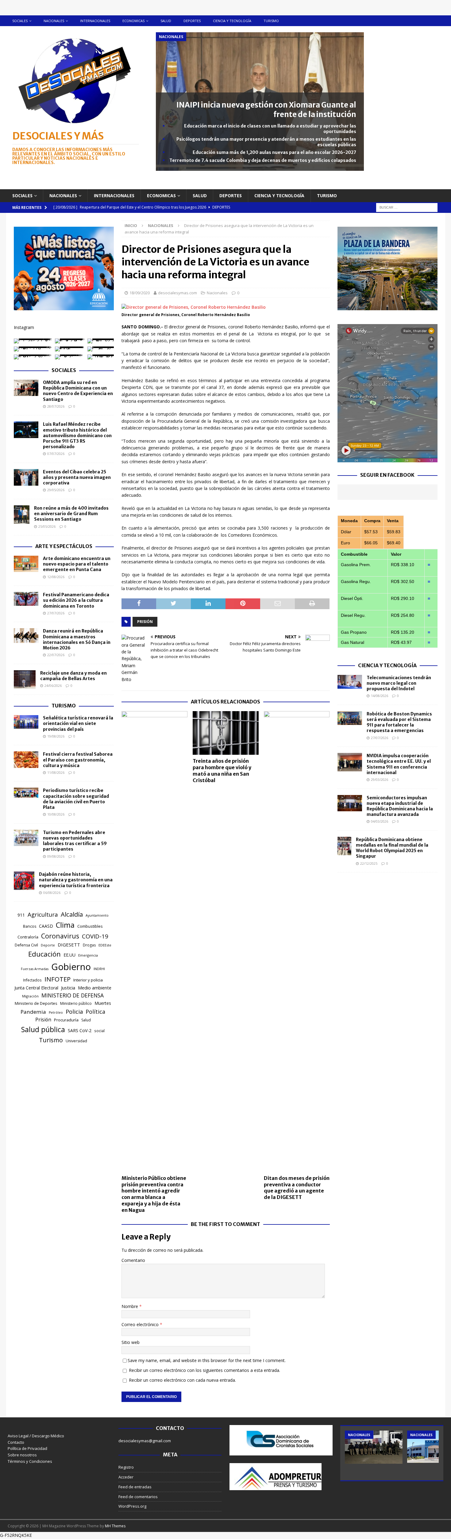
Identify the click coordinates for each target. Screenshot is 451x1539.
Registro (126, 1467)
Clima (65, 925)
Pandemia (33, 1011)
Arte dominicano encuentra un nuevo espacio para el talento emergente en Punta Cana (76, 564)
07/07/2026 (55, 453)
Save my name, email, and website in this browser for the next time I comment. (207, 1360)
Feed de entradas (135, 1487)
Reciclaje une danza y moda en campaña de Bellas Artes (73, 675)
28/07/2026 (55, 406)
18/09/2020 (139, 293)
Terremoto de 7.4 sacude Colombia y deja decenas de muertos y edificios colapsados (262, 160)
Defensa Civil (26, 945)
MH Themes (115, 1526)
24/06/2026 (53, 685)
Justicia (68, 988)
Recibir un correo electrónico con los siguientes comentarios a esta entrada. (204, 1370)
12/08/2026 (55, 576)
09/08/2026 (55, 856)
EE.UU (69, 955)
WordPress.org (132, 1506)
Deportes (192, 20)
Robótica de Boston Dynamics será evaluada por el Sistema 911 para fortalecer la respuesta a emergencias (399, 722)
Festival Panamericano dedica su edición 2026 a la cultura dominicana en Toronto (76, 600)
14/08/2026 (379, 695)
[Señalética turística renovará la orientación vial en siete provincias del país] (26, 722)
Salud (165, 20)
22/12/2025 (368, 863)
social (99, 1030)
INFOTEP (57, 979)
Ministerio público (76, 1003)
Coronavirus (60, 935)
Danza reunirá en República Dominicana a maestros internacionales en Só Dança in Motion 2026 (76, 639)
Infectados (32, 979)
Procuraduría (66, 1020)
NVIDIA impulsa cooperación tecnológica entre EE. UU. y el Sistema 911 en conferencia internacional (399, 764)
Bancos (29, 926)
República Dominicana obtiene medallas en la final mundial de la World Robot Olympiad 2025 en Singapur (392, 848)
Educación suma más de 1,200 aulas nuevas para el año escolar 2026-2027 (274, 152)
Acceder (125, 1477)
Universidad (76, 1041)
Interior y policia (88, 980)
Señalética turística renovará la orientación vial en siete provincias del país (78, 723)
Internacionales (95, 20)
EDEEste (104, 945)
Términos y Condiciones (30, 1461)
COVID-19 (95, 936)
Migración (30, 996)
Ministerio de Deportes (36, 1003)
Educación (44, 954)
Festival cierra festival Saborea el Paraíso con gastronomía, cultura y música (78, 759)
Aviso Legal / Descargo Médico (36, 1436)
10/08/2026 (55, 814)
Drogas (89, 945)
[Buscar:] (407, 207)
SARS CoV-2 (79, 1030)
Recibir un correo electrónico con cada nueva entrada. (182, 1380)
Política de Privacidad (27, 1448)
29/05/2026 (55, 490)
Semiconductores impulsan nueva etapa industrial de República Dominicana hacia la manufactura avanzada (400, 806)
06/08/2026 (51, 892)
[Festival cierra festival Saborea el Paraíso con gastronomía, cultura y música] (26, 759)
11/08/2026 (55, 772)
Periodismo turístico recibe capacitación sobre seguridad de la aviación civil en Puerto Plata (76, 799)
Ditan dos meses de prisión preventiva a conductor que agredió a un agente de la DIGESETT (297, 1187)
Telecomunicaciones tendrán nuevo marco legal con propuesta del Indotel (399, 683)
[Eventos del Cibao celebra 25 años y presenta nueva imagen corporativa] (26, 477)
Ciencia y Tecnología (387, 665)
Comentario (133, 1260)
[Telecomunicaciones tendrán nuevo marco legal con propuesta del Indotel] (349, 682)
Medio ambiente (94, 988)
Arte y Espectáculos (63, 546)
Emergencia (88, 955)
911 (21, 915)
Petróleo (56, 1012)
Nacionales (54, 20)
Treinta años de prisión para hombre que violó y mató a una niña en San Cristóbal (222, 770)
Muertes (102, 1003)
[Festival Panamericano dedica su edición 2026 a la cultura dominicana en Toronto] (26, 599)
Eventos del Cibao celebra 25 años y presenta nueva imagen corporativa (77, 477)
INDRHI (99, 968)
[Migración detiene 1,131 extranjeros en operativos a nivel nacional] (374, 1447)
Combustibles (90, 926)
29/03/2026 (379, 779)
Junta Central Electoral (36, 988)
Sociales (20, 20)
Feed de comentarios (138, 1496)
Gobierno (71, 967)
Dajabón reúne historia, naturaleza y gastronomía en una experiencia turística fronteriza (76, 879)
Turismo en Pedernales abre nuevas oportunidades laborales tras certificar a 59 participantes (75, 841)
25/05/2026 (47, 526)
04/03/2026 (379, 821)
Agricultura (43, 914)
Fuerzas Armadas (34, 969)
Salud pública (43, 1029)
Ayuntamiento (97, 915)
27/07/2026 (55, 613)
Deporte (48, 945)
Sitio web (130, 1342)
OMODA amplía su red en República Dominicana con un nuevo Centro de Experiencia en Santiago (78, 391)
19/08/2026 (55, 736)
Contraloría (27, 937)
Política (95, 1011)
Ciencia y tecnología (232, 20)
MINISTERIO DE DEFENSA (72, 995)
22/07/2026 (55, 654)
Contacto (16, 1442)
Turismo (271, 20)
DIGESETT (69, 945)
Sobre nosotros (22, 1455)
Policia (74, 1011)
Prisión (145, 621)
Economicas (133, 20)
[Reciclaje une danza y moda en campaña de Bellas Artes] (25, 679)
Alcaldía (72, 914)
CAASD (46, 926)
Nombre (130, 1306)
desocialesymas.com (177, 293)
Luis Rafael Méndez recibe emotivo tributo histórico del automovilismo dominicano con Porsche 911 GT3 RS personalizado (77, 435)
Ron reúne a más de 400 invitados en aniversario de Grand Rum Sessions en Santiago (71, 513)
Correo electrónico (140, 1324)
